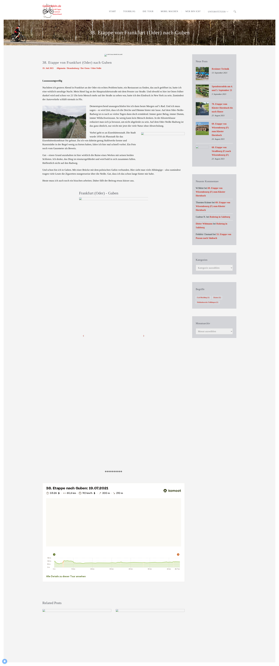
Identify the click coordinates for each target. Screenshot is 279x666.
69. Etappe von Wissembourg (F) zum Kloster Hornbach (220, 129)
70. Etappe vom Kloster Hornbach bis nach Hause (222, 108)
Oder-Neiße (96, 68)
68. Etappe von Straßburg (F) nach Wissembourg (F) (221, 151)
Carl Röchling (203, 297)
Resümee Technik (220, 69)
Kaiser (217, 297)
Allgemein (61, 68)
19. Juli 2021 (48, 68)
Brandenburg (73, 68)
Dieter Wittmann (204, 223)
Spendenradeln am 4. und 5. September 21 (222, 88)
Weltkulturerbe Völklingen (207, 302)
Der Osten (85, 68)
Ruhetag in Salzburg (220, 217)
